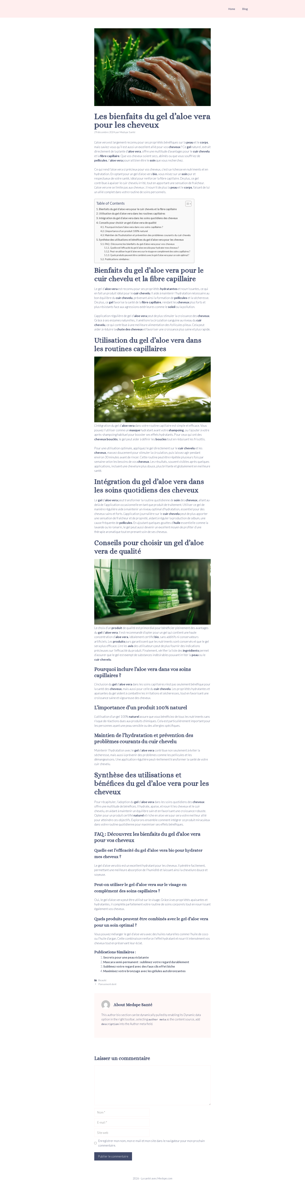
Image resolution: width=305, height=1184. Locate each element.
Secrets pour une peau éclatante (126, 957)
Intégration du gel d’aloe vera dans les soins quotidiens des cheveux (138, 218)
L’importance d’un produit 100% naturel (126, 231)
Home (231, 8)
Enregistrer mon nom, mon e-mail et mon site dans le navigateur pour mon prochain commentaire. (151, 1143)
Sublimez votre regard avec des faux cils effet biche (139, 966)
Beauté (102, 980)
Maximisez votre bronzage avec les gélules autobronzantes (144, 971)
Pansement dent (107, 984)
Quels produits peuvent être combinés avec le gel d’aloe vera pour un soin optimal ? (149, 255)
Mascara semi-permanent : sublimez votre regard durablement (146, 962)
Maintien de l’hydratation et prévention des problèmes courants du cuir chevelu (148, 235)
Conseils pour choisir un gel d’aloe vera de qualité (127, 222)
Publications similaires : (117, 259)
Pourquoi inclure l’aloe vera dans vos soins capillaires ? (134, 226)
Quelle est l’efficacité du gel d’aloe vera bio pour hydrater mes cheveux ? (144, 247)
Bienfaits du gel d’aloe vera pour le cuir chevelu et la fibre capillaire (138, 209)
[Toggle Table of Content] (187, 204)
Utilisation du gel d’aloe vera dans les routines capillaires (132, 213)
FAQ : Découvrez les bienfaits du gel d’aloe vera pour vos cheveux (140, 243)
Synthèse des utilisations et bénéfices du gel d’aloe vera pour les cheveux (141, 239)
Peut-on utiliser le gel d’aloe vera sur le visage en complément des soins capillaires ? (150, 251)
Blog (245, 8)
